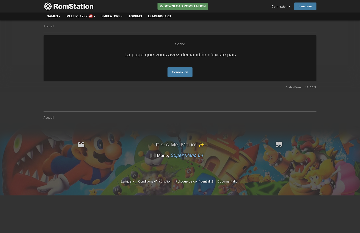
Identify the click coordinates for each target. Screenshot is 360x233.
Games (53, 16)
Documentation (228, 181)
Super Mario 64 (186, 155)
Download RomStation (184, 6)
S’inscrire (305, 6)
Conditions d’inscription (154, 181)
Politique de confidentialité (194, 181)
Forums (135, 16)
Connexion (280, 6)
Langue (126, 181)
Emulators (111, 16)
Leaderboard (159, 16)
